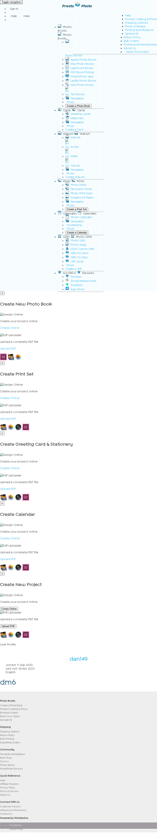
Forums (4, 761)
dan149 (78, 659)
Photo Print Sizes (81, 193)
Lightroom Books (82, 68)
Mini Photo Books (82, 85)
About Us (130, 48)
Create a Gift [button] (73, 268)
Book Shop (6, 758)
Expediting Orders (10, 742)
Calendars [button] (70, 213)
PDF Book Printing (82, 72)
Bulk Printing (7, 739)
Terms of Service (9, 791)
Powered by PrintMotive (14, 818)
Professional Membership (140, 44)
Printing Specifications (139, 30)
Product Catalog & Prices (141, 19)
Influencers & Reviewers (13, 810)
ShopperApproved (83, 281)
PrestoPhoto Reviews (11, 768)
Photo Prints (79, 185)
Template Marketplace (12, 754)
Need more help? (137, 51)
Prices (70, 102)
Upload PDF (8, 348)
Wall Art (75, 137)
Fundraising (74, 225)
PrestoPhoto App (82, 76)
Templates (77, 98)
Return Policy (132, 37)
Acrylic (75, 146)
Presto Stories (7, 765)
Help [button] (14, 16)
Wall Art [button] (68, 133)
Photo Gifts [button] (84, 236)
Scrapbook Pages (82, 197)
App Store (77, 289)
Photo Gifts (78, 240)
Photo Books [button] (65, 28)
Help (128, 15)
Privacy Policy (7, 787)
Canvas (75, 165)
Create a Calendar (77, 232)
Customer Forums (10, 806)
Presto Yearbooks (18, 832)
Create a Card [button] (74, 129)
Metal (74, 156)
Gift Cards (77, 261)
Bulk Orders (131, 41)
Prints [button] (66, 181)
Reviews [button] (88, 273)
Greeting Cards (81, 114)
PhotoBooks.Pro (18, 834)
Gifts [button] (66, 236)
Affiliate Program (9, 784)
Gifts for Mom (80, 253)
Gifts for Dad (79, 257)
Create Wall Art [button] (75, 177)
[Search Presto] (10, 20)
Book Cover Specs (10, 716)
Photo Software (135, 26)
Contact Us (6, 814)
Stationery (77, 118)
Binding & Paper (9, 712)
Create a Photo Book (78, 106)
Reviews (76, 276)
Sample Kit (131, 33)
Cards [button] (67, 110)
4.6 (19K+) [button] (69, 273)
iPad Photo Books (82, 64)
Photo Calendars (81, 217)
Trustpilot (77, 285)
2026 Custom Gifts (82, 249)
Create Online (10, 327)
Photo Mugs (78, 244)
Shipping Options (136, 22)
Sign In (14, 8)
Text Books (78, 94)
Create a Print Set (77, 209)
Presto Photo (77, 6)
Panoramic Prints (81, 189)
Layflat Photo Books (83, 80)
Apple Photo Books (83, 59)
